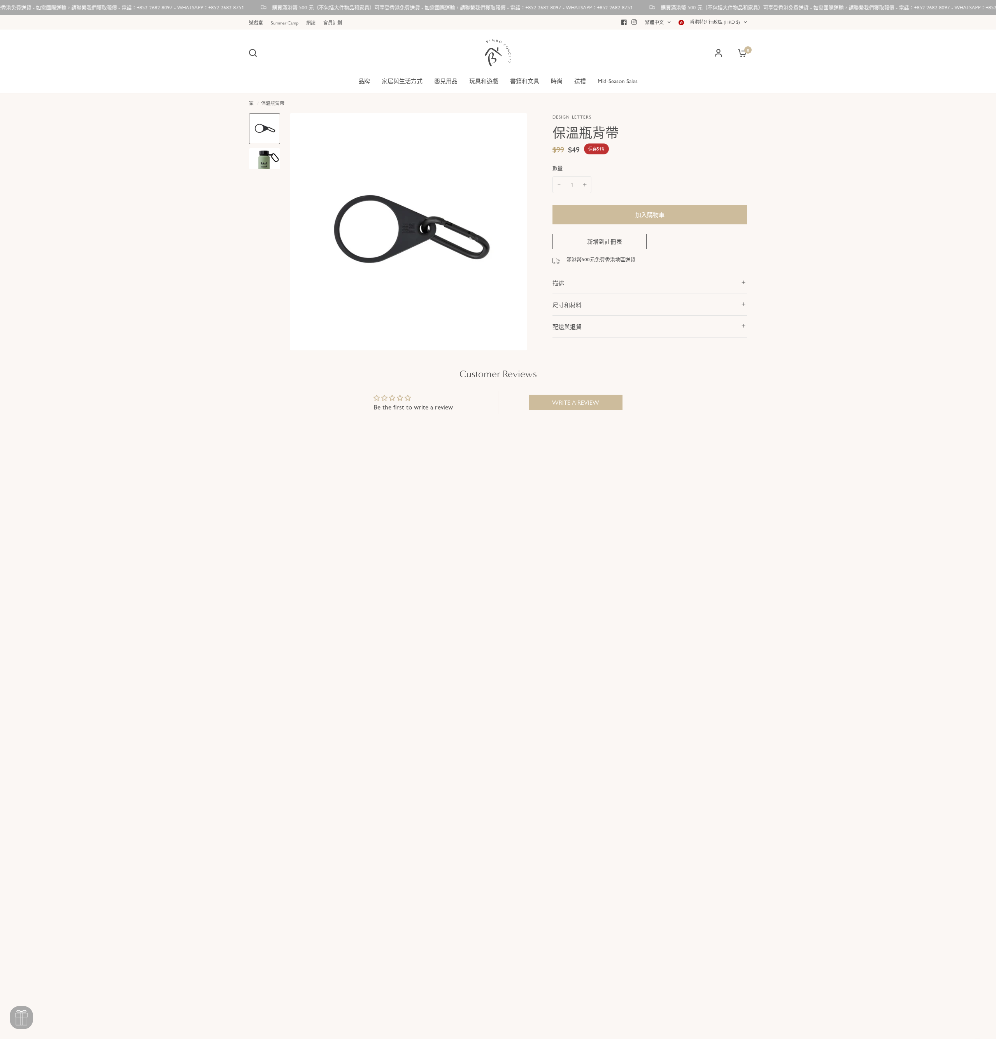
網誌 (311, 22)
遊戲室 (256, 22)
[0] (740, 52)
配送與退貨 (567, 326)
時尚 (557, 81)
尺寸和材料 (567, 305)
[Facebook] (624, 22)
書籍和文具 (524, 81)
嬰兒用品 (446, 81)
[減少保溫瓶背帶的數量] (559, 185)
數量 (557, 167)
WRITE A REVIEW (575, 402)
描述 (558, 283)
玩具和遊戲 (483, 81)
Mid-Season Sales (618, 81)
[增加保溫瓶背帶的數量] (585, 185)
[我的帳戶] (718, 52)
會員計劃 (332, 22)
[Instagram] (634, 22)
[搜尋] (255, 53)
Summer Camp (284, 22)
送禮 (580, 81)
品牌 (364, 81)
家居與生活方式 (402, 81)
